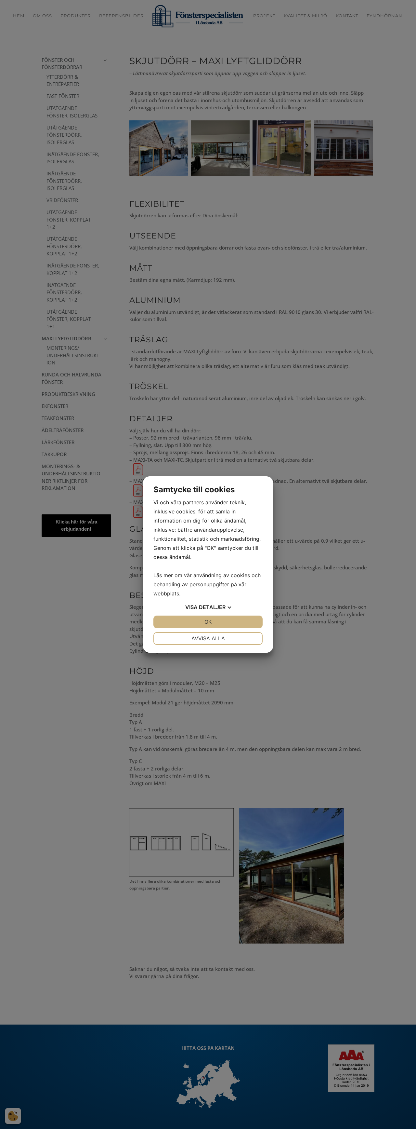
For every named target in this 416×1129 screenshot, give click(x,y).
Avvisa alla (208, 638)
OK (208, 622)
